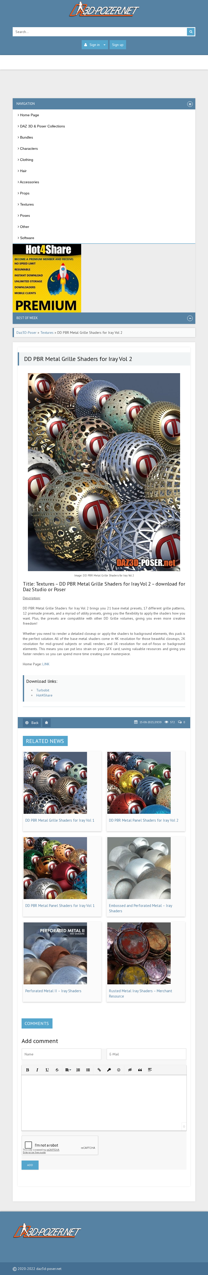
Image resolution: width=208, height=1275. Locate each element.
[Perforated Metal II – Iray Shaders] (55, 983)
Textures (47, 332)
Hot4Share (44, 695)
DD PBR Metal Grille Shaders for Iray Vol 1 (59, 820)
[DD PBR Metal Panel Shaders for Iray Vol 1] (55, 898)
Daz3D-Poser (26, 332)
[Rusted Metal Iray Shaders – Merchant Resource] (139, 983)
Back (34, 722)
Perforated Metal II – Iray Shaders (53, 990)
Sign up (118, 44)
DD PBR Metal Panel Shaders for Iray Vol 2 (143, 820)
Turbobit (42, 690)
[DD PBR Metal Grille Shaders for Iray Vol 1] (55, 812)
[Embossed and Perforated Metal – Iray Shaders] (139, 898)
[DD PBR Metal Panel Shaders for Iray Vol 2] (139, 812)
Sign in (95, 44)
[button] (27, 1069)
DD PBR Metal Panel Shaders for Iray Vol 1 (60, 905)
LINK (45, 664)
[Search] (191, 32)
